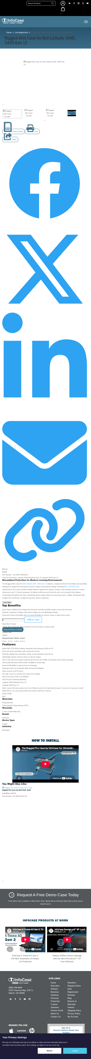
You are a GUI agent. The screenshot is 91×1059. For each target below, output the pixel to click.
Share (14, 139)
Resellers (72, 983)
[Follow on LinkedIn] (69, 3)
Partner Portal (57, 1010)
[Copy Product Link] (44, 563)
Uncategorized (21, 32)
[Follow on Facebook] (74, 3)
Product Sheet (17, 131)
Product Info (6, 632)
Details (4, 635)
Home (9, 32)
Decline (49, 1051)
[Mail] (44, 495)
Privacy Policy (74, 1013)
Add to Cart (33, 619)
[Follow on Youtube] (87, 3)
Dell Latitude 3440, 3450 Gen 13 (35, 584)
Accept (75, 1051)
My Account (73, 1017)
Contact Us (56, 1017)
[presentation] (2, 104)
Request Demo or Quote (13, 630)
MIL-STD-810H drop (71, 587)
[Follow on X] (83, 3)
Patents (71, 1007)
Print (36, 131)
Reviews (71, 995)
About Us (55, 1013)
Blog (69, 998)
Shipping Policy (74, 1010)
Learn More (7, 602)
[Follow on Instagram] (78, 3)
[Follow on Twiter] (44, 311)
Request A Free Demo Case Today (48, 894)
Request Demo (74, 986)
